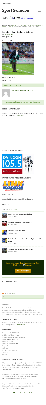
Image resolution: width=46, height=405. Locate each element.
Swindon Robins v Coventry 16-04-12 (21, 249)
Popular (5, 209)
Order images (23, 271)
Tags (15, 209)
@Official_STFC (14, 365)
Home (14, 25)
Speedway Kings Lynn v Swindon (20, 214)
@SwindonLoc (14, 367)
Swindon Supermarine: (16, 230)
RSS (13, 293)
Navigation (39, 11)
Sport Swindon (15, 10)
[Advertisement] (15, 132)
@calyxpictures (9, 363)
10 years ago (24, 367)
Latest (11, 209)
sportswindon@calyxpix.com (15, 337)
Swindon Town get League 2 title (19, 222)
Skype (9, 346)
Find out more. (20, 115)
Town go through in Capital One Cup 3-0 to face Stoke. (22, 102)
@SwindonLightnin (31, 376)
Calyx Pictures (8, 34)
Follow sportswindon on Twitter (23, 393)
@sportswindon (12, 339)
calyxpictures (6, 369)
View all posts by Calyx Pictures (22, 90)
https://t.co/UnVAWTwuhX (10, 379)
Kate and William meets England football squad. (17, 199)
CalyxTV (12, 341)
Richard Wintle (13, 344)
